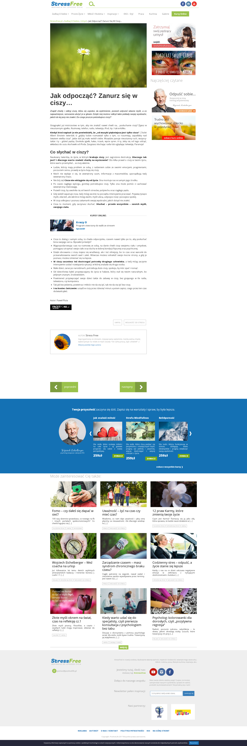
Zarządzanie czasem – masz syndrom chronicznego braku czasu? (123, 566)
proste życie (77, 13)
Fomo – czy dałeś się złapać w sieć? (73, 512)
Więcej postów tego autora (89, 345)
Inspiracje (112, 13)
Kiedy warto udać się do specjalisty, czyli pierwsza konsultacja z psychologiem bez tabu (121, 623)
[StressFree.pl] (67, 4)
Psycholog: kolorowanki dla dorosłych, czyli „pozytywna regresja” (172, 621)
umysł (118, 322)
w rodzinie (78, 528)
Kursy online (180, 13)
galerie (165, 13)
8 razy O (81, 222)
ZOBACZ (118, 455)
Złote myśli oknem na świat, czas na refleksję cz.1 (71, 619)
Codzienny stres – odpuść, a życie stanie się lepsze (172, 564)
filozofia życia (58, 528)
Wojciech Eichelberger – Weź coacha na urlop (72, 564)
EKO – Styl (128, 13)
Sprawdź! (80, 228)
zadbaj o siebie (60, 13)
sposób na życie (173, 526)
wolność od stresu (135, 322)
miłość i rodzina (96, 13)
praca (141, 13)
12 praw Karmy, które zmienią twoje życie (167, 512)
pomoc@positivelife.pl (67, 671)
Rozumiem (194, 743)
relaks (55, 580)
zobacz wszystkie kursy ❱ (169, 467)
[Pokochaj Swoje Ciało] (174, 63)
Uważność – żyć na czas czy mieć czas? (121, 512)
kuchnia (153, 13)
